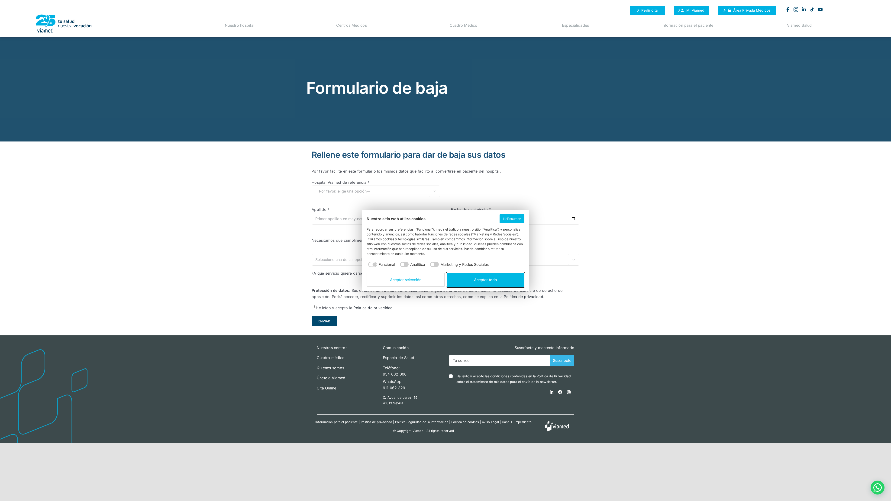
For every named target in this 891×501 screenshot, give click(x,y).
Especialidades (575, 25)
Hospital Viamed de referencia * (340, 182)
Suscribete (562, 360)
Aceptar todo (485, 279)
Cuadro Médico (464, 25)
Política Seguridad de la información (422, 422)
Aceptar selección (405, 279)
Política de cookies (465, 422)
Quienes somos (330, 368)
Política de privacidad (523, 296)
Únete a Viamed (331, 378)
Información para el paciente (687, 25)
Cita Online (326, 388)
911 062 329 (394, 387)
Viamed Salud (799, 25)
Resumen (514, 219)
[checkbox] (381, 264)
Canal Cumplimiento (517, 422)
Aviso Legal (490, 422)
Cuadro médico (331, 357)
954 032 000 (395, 374)
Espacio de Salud (398, 357)
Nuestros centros (332, 347)
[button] (878, 488)
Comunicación (396, 347)
